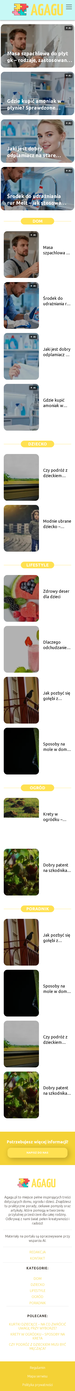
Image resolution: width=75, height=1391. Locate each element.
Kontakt (37, 1258)
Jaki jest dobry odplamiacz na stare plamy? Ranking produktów (31, 152)
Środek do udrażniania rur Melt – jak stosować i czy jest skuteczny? (36, 199)
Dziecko (37, 443)
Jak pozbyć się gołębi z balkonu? (56, 696)
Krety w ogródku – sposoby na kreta (53, 817)
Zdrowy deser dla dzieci (56, 594)
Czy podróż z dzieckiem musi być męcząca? (55, 473)
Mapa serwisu (37, 1376)
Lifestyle (37, 564)
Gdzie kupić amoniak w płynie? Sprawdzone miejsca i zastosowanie (34, 104)
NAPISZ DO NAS (37, 1152)
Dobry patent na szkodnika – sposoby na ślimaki (56, 868)
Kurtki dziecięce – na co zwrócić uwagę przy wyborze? (37, 1326)
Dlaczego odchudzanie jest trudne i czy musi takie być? (56, 645)
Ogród (37, 787)
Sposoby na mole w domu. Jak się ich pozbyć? (56, 747)
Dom (37, 221)
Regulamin (37, 1368)
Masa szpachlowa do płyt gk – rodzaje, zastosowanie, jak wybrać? (39, 57)
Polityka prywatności (37, 1385)
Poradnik (37, 908)
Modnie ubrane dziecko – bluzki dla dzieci (57, 524)
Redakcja (37, 1252)
